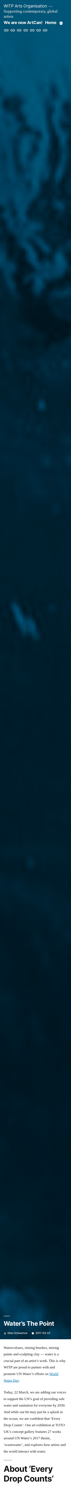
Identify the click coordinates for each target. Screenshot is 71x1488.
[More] (61, 23)
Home (50, 22)
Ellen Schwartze (17, 1333)
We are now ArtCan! (23, 22)
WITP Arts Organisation (25, 5)
